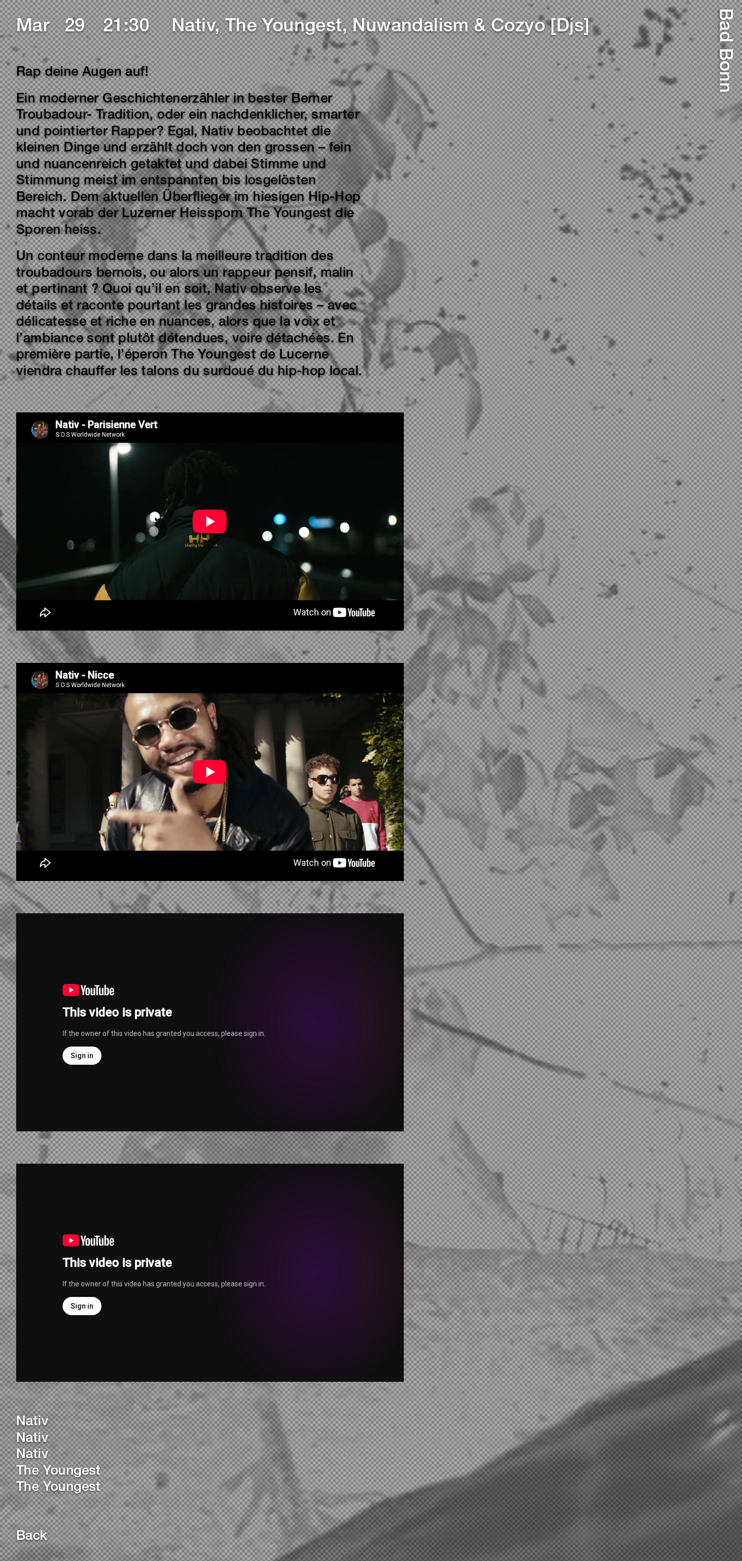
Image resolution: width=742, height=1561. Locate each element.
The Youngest (58, 1471)
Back (31, 1536)
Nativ (32, 1422)
